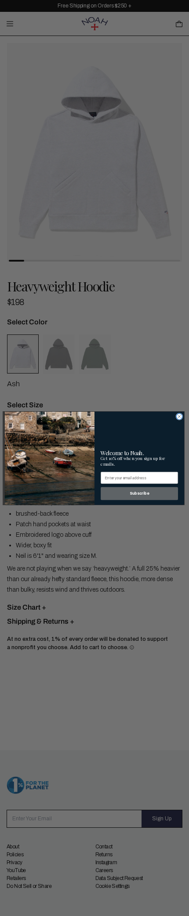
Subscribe (139, 493)
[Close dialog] (179, 416)
